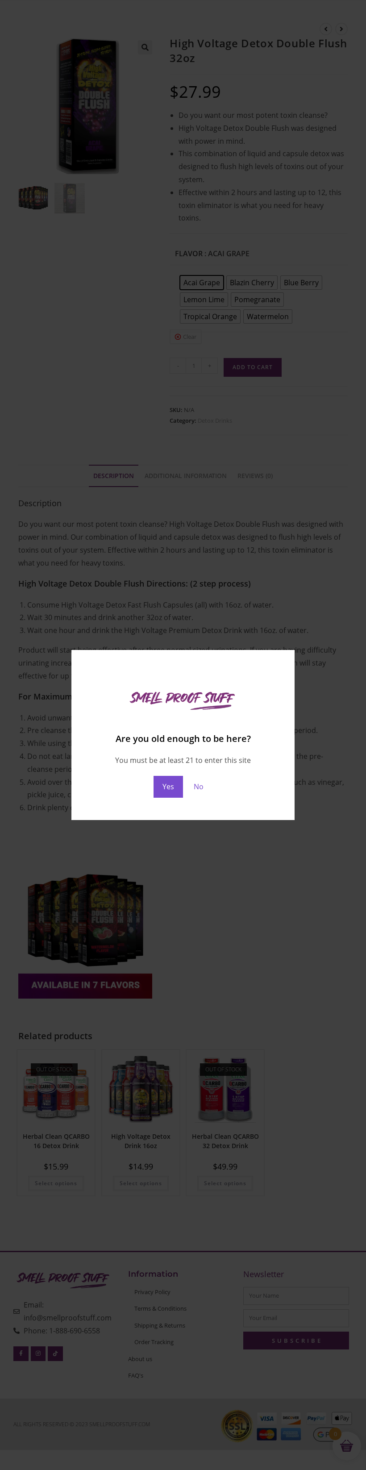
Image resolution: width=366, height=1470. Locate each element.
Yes (168, 786)
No (199, 786)
